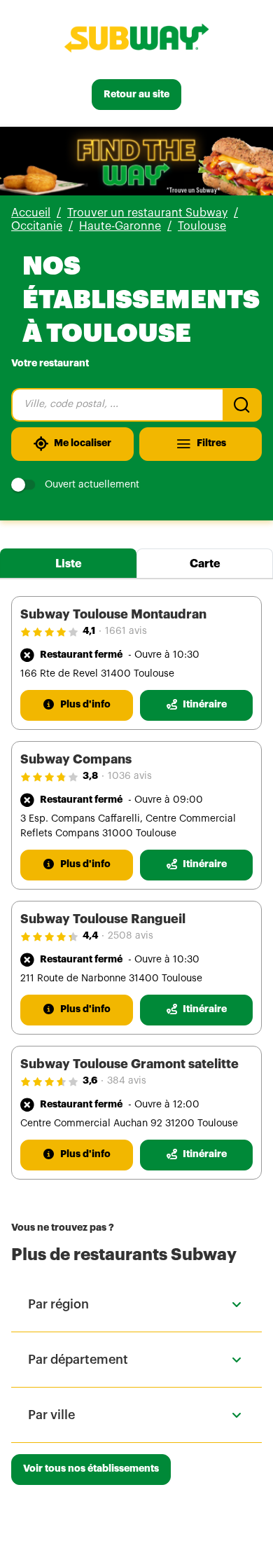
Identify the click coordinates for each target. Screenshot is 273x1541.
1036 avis (130, 776)
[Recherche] (242, 405)
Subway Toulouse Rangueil (103, 919)
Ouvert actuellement (92, 485)
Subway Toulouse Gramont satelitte (129, 1064)
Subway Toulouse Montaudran (113, 614)
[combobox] (117, 405)
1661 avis (126, 631)
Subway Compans (76, 759)
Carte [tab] (205, 563)
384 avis (126, 1081)
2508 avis (130, 936)
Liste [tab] (68, 563)
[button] (136, 1304)
